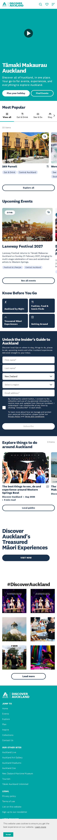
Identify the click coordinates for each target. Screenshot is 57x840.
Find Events (42, 93)
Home (5, 708)
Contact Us (7, 740)
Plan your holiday (16, 93)
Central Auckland (27, 172)
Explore (6, 719)
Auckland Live (9, 752)
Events (5, 713)
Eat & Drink (9, 172)
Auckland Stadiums (11, 762)
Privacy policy (9, 796)
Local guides (28, 507)
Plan (4, 724)
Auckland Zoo (9, 768)
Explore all (28, 187)
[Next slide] (54, 115)
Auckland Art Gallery (12, 757)
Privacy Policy (14, 416)
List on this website (11, 806)
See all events (28, 280)
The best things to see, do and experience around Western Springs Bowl (21, 489)
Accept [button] (8, 834)
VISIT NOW (26, 557)
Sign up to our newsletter (14, 812)
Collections (7, 735)
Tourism (6, 778)
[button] (7, 117)
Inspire (5, 729)
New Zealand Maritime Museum (17, 773)
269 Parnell (9, 166)
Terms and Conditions (34, 416)
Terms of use (8, 801)
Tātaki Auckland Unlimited (15, 784)
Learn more (40, 827)
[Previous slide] (3, 115)
